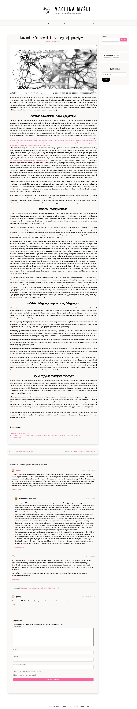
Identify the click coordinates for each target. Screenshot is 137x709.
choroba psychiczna (19, 435)
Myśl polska (26, 433)
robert (18, 470)
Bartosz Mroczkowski (53, 42)
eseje (64, 23)
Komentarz (17, 627)
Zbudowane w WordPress (57, 706)
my (93, 23)
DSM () (29, 160)
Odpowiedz (16, 490)
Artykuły (19, 433)
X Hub (70, 706)
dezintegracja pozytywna (34, 435)
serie (42, 23)
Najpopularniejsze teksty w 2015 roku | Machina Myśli (39, 588)
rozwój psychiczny (72, 435)
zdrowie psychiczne (16, 437)
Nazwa (15, 649)
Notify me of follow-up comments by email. (28, 671)
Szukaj (104, 37)
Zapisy (106, 80)
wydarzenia (82, 23)
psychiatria (62, 435)
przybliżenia (52, 23)
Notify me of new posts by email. (25, 675)
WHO (80, 435)
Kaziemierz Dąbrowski (50, 435)
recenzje (72, 23)
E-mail (15, 657)
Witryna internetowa (19, 664)
